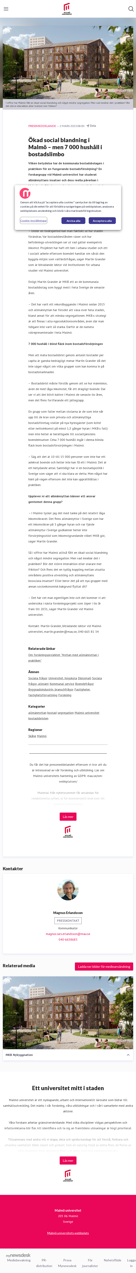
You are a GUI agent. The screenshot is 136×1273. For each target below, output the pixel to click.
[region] (68, 207)
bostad (52, 713)
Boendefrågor (84, 684)
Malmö (42, 736)
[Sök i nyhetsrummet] (131, 9)
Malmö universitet (87, 713)
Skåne (32, 736)
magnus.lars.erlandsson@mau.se (68, 934)
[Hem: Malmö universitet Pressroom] (67, 9)
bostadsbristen (38, 718)
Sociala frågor (37, 678)
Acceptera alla (102, 220)
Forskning (64, 695)
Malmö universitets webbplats (68, 1233)
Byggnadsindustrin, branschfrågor (50, 689)
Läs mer (68, 817)
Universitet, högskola (62, 678)
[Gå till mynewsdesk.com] (18, 1255)
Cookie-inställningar (33, 220)
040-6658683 (68, 939)
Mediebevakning (18, 1260)
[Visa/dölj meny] (6, 9)
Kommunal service (62, 684)
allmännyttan (37, 713)
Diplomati (84, 678)
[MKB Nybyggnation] (68, 1012)
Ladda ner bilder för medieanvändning (104, 966)
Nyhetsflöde (112, 1260)
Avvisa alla (73, 220)
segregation (66, 713)
